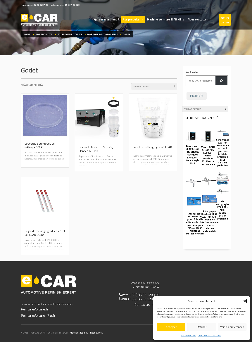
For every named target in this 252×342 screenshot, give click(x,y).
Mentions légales (79, 332)
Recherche (192, 72)
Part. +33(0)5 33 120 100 (140, 295)
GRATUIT (225, 20)
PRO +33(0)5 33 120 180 (140, 299)
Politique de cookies (188, 335)
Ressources (96, 332)
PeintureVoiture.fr (35, 309)
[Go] (221, 80)
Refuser (201, 327)
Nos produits (131, 19)
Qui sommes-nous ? (106, 19)
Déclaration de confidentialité (209, 335)
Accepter (171, 327)
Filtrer (196, 95)
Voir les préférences (232, 327)
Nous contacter (198, 19)
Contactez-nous (146, 304)
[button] (244, 301)
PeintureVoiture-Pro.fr (38, 315)
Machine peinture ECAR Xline (165, 19)
